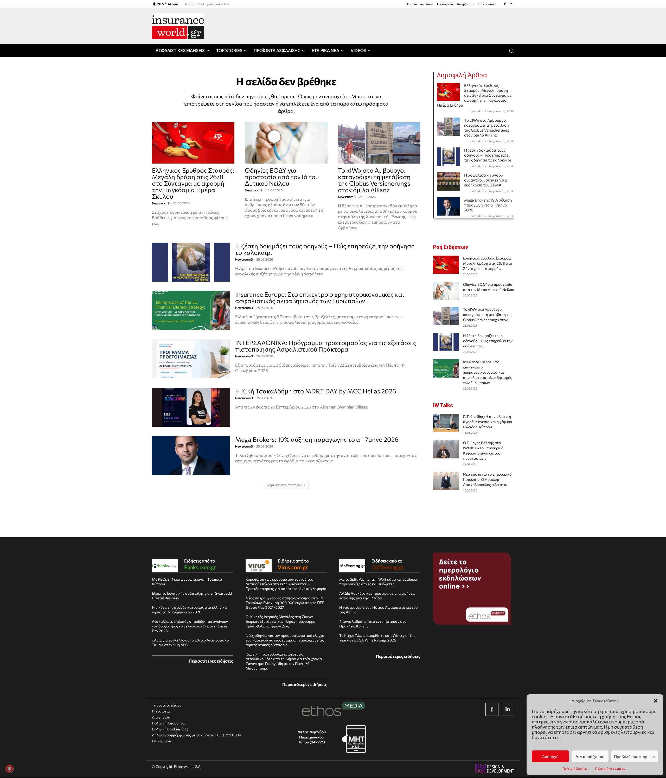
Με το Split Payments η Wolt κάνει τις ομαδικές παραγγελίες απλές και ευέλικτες (378, 581)
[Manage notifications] (9, 768)
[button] (655, 700)
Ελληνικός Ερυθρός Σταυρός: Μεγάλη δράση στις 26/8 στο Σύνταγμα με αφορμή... (487, 263)
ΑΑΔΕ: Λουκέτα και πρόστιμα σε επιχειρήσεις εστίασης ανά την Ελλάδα (377, 595)
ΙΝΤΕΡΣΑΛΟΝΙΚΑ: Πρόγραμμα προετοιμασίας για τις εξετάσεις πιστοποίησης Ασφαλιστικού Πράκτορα (325, 346)
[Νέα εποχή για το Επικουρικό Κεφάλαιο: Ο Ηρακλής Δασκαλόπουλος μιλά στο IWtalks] (446, 481)
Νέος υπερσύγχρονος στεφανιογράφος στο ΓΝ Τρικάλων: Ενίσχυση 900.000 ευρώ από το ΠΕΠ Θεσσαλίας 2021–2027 (285, 603)
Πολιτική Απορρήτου (610, 768)
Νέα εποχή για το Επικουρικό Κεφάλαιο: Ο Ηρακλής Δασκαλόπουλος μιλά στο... (487, 479)
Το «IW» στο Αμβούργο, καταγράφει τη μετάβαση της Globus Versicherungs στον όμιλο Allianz (374, 179)
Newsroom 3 (161, 203)
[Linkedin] (511, 4)
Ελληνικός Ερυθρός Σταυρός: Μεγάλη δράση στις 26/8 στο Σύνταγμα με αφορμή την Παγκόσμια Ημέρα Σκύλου (193, 183)
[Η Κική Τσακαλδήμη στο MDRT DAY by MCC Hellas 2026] (191, 407)
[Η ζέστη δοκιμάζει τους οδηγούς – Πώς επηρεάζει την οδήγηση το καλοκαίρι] (191, 262)
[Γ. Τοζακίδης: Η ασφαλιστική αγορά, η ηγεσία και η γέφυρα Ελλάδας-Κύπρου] (446, 423)
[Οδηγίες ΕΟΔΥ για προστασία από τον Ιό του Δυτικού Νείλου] (286, 143)
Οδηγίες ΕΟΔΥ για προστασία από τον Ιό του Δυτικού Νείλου (282, 176)
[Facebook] (505, 4)
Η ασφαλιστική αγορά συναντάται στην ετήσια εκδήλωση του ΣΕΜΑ (485, 180)
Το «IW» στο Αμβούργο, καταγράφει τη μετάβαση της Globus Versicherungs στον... (487, 314)
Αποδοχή (550, 756)
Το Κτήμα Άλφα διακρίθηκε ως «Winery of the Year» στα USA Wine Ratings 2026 (377, 637)
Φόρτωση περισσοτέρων (284, 485)
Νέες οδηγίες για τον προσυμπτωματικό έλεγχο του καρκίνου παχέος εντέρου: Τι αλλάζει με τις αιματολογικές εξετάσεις (285, 640)
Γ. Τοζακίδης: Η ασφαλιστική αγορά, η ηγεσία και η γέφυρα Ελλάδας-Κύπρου (487, 421)
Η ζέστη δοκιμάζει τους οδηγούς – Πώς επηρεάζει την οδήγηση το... (488, 340)
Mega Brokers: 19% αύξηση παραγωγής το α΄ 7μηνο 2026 (317, 439)
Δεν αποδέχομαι (590, 756)
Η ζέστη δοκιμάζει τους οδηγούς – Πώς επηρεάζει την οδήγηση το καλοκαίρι (325, 249)
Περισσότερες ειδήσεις (211, 660)
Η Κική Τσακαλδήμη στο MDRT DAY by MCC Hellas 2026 (315, 391)
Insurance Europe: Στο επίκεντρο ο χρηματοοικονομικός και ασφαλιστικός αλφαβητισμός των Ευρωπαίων (319, 297)
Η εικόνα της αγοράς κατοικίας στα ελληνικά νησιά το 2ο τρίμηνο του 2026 (189, 609)
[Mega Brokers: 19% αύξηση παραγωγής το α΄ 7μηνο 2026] (191, 455)
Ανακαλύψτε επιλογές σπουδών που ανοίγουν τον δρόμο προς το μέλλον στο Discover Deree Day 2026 (190, 626)
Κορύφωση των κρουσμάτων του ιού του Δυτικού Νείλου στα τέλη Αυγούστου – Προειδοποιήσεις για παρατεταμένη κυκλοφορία (286, 584)
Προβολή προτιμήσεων (634, 756)
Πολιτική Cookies (574, 768)
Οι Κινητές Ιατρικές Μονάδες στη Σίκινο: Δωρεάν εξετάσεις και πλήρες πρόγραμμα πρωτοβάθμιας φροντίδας (281, 621)
